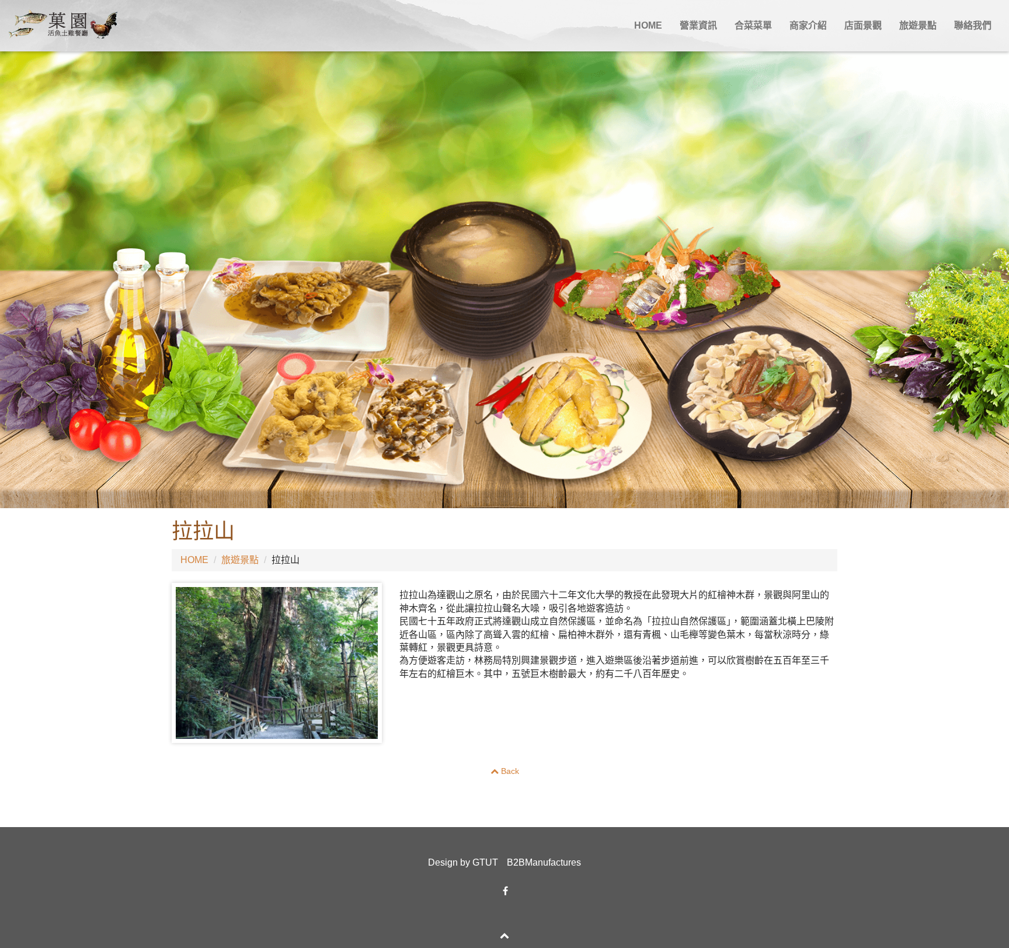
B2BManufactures (544, 862)
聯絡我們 (972, 25)
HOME (648, 25)
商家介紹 (808, 25)
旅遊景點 (918, 25)
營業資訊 (698, 25)
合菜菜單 (753, 25)
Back (509, 771)
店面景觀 (863, 25)
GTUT (485, 862)
